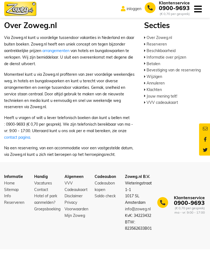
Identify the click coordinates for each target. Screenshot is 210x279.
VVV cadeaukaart (161, 102)
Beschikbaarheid (160, 50)
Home (9, 183)
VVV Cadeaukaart (76, 186)
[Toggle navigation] (198, 9)
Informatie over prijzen (165, 57)
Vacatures (43, 183)
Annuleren (155, 83)
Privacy (71, 202)
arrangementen (55, 50)
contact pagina (17, 137)
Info (7, 195)
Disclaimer (74, 195)
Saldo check (105, 195)
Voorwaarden (76, 209)
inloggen (134, 8)
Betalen (152, 63)
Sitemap (11, 189)
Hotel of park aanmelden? (45, 199)
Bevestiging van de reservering (173, 70)
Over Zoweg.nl (158, 37)
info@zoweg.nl (138, 209)
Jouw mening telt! (161, 96)
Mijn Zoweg (75, 215)
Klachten (153, 89)
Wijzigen (153, 76)
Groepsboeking (47, 209)
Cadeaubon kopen (105, 186)
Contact (41, 189)
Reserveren (156, 44)
